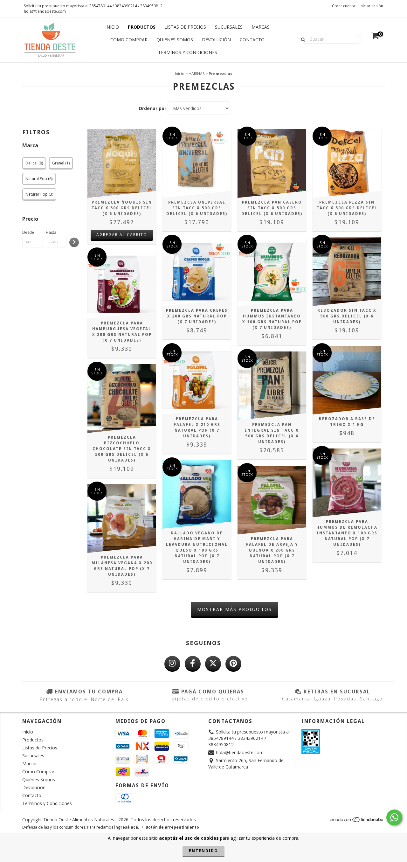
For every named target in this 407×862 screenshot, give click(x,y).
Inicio (112, 27)
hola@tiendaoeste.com (45, 11)
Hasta (51, 232)
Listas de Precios (185, 27)
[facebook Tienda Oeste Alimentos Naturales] (193, 664)
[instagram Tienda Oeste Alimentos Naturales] (172, 664)
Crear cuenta (343, 6)
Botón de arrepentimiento (172, 827)
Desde (28, 232)
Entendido (203, 850)
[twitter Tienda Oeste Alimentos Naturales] (213, 664)
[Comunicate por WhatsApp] (394, 817)
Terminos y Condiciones (187, 52)
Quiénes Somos (174, 40)
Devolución (216, 40)
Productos (141, 27)
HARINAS (196, 73)
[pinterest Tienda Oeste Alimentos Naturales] (233, 664)
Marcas (261, 27)
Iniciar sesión (371, 6)
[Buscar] (301, 38)
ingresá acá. (126, 827)
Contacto (252, 40)
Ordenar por (152, 108)
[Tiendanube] (357, 821)
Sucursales (229, 27)
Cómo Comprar (129, 40)
